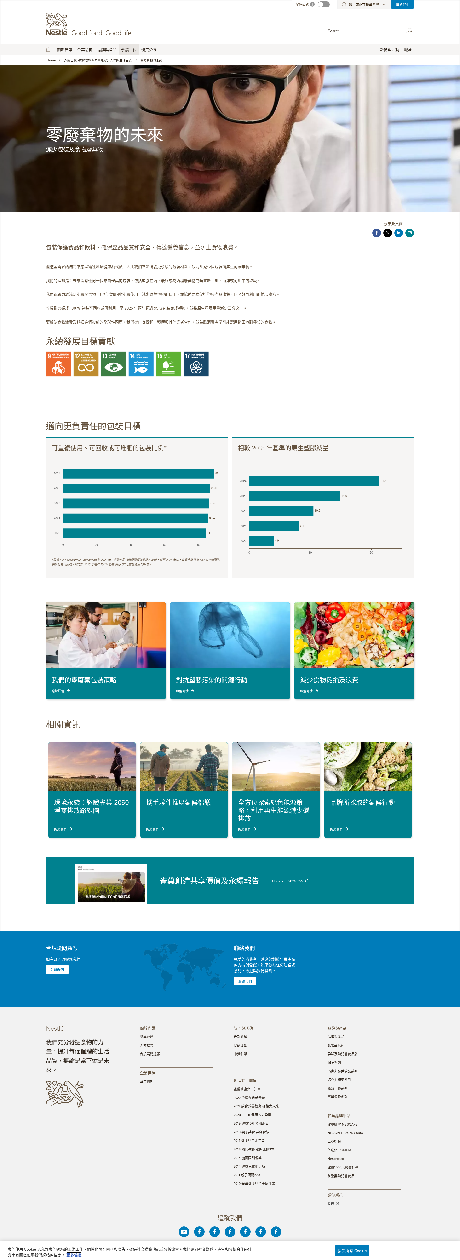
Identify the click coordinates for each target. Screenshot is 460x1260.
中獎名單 (240, 1054)
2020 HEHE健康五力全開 (252, 1114)
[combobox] (363, 30)
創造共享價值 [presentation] (245, 1080)
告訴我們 (57, 969)
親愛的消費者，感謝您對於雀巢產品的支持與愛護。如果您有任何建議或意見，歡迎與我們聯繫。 (264, 964)
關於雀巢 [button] (64, 49)
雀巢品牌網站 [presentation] (339, 1115)
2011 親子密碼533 (247, 1175)
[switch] (324, 4)
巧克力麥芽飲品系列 (343, 1071)
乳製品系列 (336, 1045)
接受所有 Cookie (352, 1250)
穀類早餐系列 (338, 1088)
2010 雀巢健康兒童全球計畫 (254, 1183)
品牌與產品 (336, 1036)
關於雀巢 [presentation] (147, 1028)
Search (409, 30)
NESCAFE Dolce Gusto (345, 1132)
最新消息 (240, 1036)
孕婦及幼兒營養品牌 (343, 1054)
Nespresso (336, 1158)
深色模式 (302, 4)
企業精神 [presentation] (147, 1072)
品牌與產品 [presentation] (337, 1028)
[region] (230, 1250)
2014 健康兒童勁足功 (249, 1166)
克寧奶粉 (334, 1141)
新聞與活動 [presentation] (243, 1028)
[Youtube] (184, 1231)
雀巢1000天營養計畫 (343, 1167)
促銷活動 (240, 1045)
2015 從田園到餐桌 (248, 1158)
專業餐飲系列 (338, 1096)
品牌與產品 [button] (106, 49)
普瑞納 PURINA (339, 1150)
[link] (306, 881)
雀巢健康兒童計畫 (247, 1089)
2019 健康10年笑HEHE (251, 1123)
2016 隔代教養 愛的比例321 (254, 1149)
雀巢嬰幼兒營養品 (341, 1175)
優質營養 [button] (149, 49)
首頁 (48, 49)
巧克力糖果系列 (339, 1079)
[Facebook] (199, 1231)
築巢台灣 (146, 1036)
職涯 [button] (408, 49)
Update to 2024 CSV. (288, 881)
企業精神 (84, 49)
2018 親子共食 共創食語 (251, 1132)
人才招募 (146, 1045)
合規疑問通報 (62, 947)
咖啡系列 (334, 1062)
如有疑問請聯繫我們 (63, 959)
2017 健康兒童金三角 (249, 1140)
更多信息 (74, 1254)
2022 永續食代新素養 (249, 1097)
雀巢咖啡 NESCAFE (343, 1124)
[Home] (89, 24)
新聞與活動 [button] (389, 49)
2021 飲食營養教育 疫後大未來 (256, 1106)
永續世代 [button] (129, 49)
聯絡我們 (402, 4)
